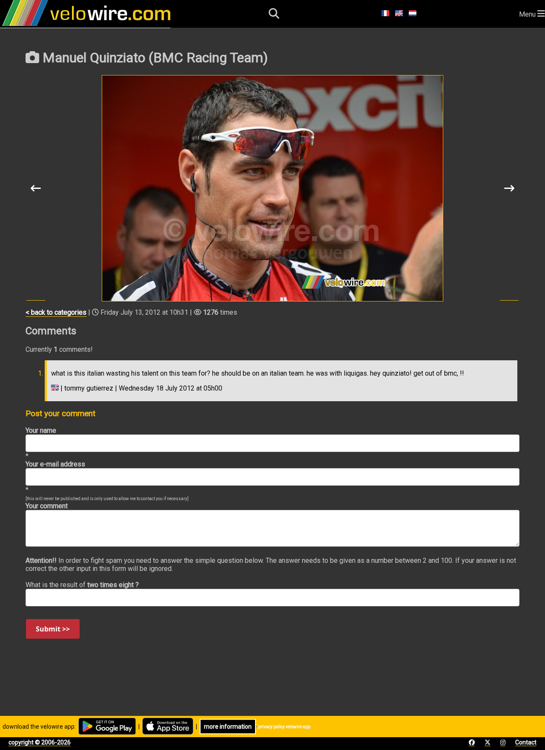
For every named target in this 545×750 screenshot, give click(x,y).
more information (228, 726)
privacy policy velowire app (284, 726)
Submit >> (53, 629)
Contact (525, 742)
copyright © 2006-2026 (40, 742)
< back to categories (56, 312)
